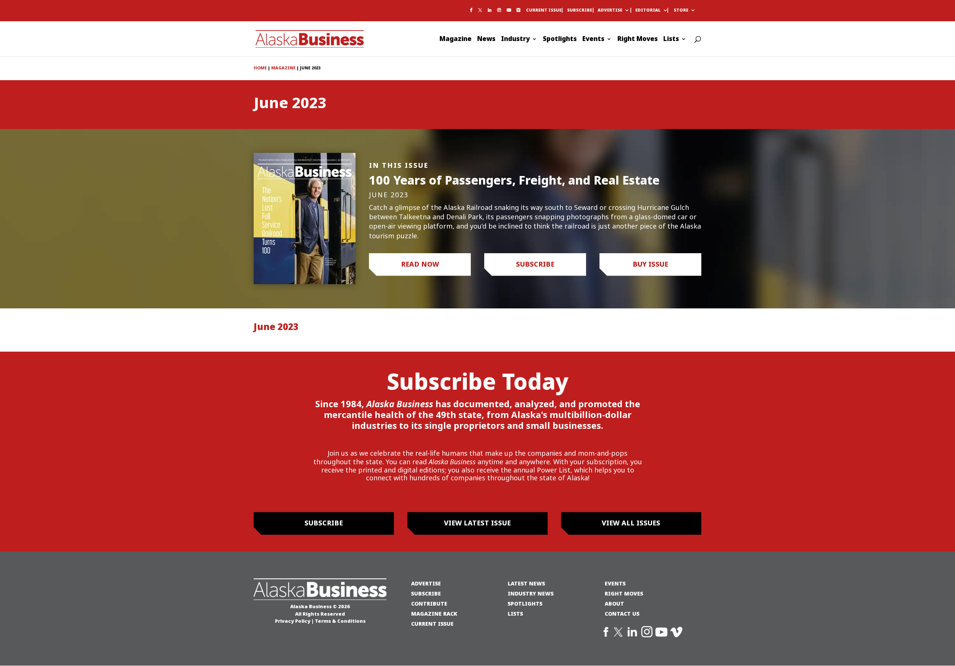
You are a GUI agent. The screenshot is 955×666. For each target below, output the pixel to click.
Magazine (455, 40)
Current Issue (543, 10)
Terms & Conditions (340, 621)
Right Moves (637, 40)
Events (593, 40)
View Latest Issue (477, 523)
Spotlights (560, 40)
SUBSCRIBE (426, 593)
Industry (515, 40)
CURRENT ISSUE (432, 624)
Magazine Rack (434, 614)
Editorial (648, 10)
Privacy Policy (292, 621)
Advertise (610, 10)
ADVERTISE (426, 583)
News (486, 40)
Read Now (420, 264)
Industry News (531, 593)
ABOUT (614, 603)
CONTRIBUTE (429, 603)
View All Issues (631, 523)
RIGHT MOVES (624, 593)
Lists (671, 40)
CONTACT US (622, 614)
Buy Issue (650, 264)
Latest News (526, 583)
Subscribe (579, 10)
